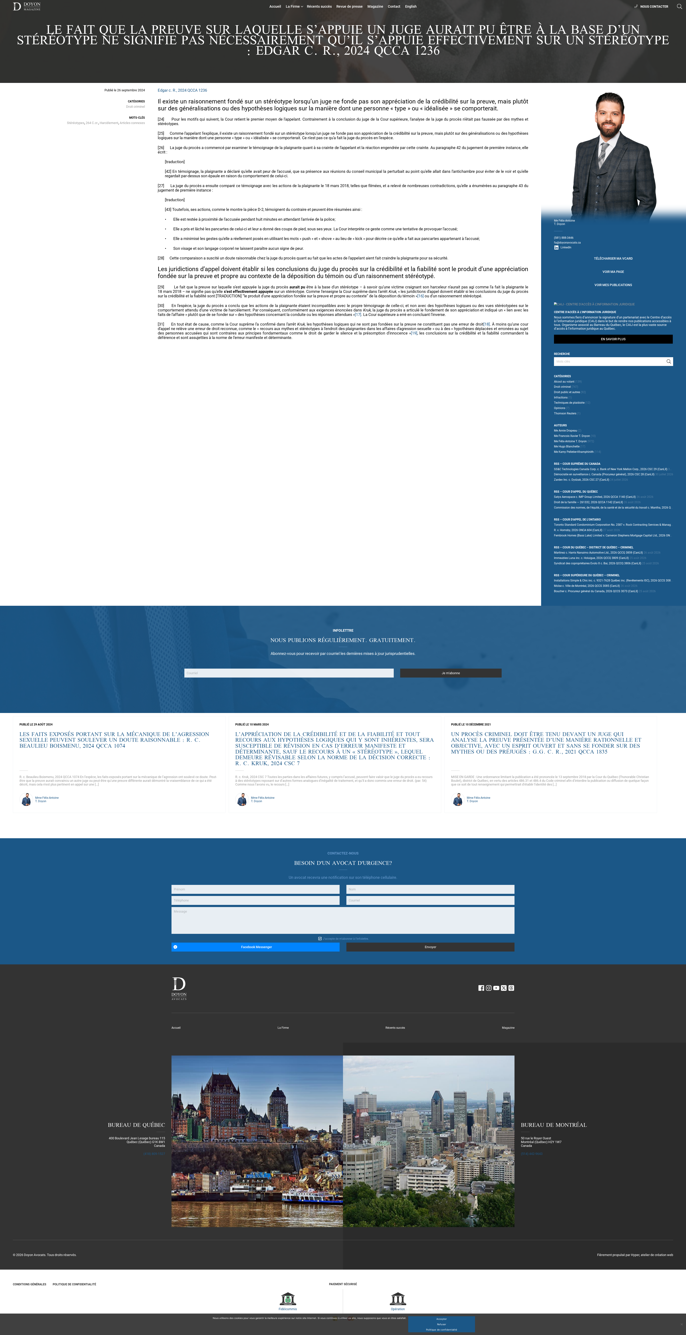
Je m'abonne (451, 673)
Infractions (561, 397)
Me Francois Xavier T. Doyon (572, 436)
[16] (420, 296)
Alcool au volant (564, 381)
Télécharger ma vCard (613, 258)
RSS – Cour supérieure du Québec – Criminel (587, 575)
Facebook (481, 988)
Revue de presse (349, 6)
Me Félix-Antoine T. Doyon (570, 441)
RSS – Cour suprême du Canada (577, 463)
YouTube (496, 988)
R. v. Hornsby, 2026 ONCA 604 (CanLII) (578, 530)
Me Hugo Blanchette (567, 446)
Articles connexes (132, 123)
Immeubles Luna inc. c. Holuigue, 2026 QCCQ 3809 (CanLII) (591, 558)
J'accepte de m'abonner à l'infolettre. (346, 938)
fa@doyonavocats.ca (567, 242)
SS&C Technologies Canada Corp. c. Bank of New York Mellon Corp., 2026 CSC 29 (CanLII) (610, 469)
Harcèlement (109, 123)
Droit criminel (135, 106)
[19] (414, 333)
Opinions (559, 408)
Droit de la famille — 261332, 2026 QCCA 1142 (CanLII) (588, 502)
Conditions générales (29, 1284)
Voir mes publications (613, 285)
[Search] (669, 361)
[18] (486, 324)
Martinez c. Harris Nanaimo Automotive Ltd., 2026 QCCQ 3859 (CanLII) (598, 552)
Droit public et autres (567, 392)
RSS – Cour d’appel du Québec (576, 491)
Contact (394, 6)
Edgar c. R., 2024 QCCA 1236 (182, 90)
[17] (358, 314)
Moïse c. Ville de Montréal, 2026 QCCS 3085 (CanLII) (587, 586)
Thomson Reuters (565, 413)
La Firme (293, 6)
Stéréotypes (75, 123)
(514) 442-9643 (532, 1154)
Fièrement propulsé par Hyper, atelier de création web (635, 1255)
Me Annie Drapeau (565, 430)
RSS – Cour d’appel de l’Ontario (577, 519)
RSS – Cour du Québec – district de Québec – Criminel (593, 547)
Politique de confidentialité (74, 1284)
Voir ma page (613, 272)
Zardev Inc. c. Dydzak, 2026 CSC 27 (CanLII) (581, 479)
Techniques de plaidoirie (569, 402)
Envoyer (430, 947)
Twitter (504, 988)
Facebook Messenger (256, 947)
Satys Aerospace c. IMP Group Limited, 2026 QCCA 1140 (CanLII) (595, 497)
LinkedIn (566, 247)
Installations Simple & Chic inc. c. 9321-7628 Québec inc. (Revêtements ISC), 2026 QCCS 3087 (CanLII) (618, 580)
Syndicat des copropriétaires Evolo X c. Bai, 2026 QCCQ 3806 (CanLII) (597, 563)
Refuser (441, 1324)
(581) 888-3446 (563, 237)
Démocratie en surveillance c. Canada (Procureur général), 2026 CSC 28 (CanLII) (604, 474)
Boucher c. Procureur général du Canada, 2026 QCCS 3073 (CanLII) (596, 591)
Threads (511, 988)
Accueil (275, 6)
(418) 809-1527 (154, 1154)
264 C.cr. (92, 123)
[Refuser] (681, 1324)
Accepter (441, 1318)
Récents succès (319, 6)
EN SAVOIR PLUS (613, 339)
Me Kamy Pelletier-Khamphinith (574, 452)
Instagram (489, 988)
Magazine (375, 6)
